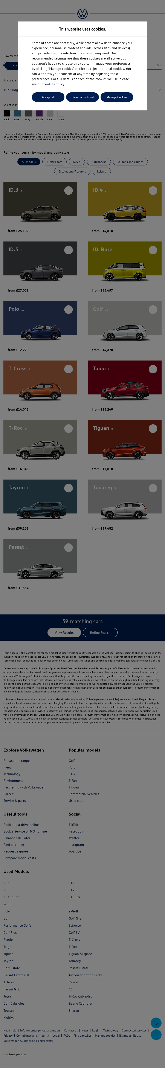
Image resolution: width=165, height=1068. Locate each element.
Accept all (48, 97)
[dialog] (82, 534)
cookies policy (54, 84)
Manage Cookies (117, 97)
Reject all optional (83, 97)
